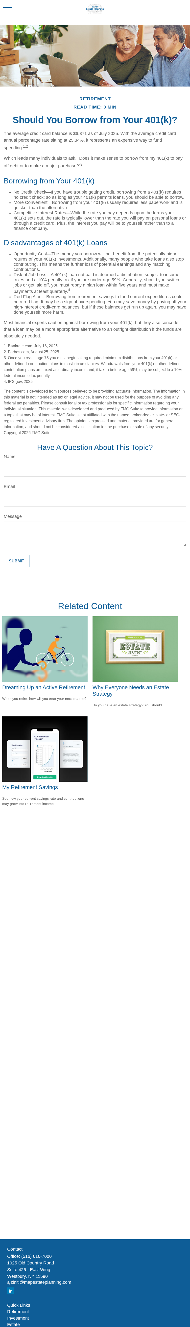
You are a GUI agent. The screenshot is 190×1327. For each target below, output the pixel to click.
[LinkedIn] (10, 1290)
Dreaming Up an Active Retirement (43, 687)
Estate (13, 1324)
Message (13, 516)
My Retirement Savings (30, 787)
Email (9, 486)
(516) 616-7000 (36, 1256)
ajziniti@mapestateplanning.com (39, 1282)
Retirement (18, 1311)
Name (10, 456)
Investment (18, 1318)
